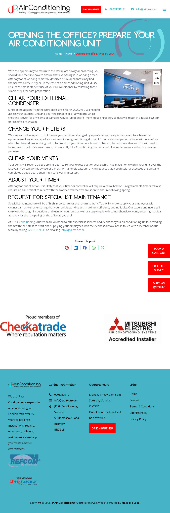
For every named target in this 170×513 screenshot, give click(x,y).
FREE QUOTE (107, 278)
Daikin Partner (91, 9)
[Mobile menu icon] (164, 9)
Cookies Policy (138, 413)
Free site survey (159, 268)
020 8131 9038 (36, 230)
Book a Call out (159, 251)
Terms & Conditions (142, 406)
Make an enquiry (159, 285)
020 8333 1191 (20, 291)
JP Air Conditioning (23, 222)
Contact (134, 400)
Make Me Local (131, 502)
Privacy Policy (138, 419)
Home (133, 394)
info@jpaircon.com (146, 9)
